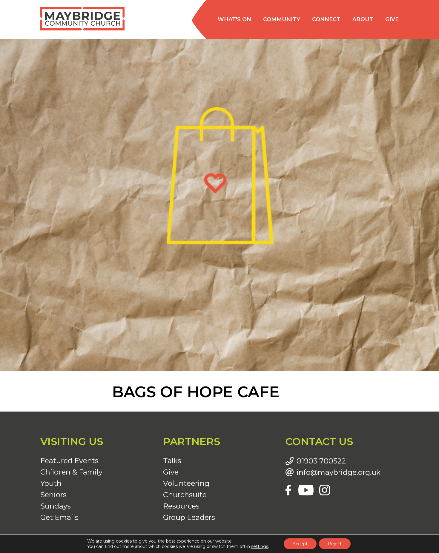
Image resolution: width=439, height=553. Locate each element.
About (362, 19)
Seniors (53, 494)
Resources (181, 506)
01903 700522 (321, 461)
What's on (234, 19)
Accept (300, 543)
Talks (172, 460)
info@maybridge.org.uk (338, 472)
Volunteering (186, 483)
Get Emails (59, 517)
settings (259, 546)
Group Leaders (189, 517)
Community (281, 19)
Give (392, 19)
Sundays (55, 506)
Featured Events (69, 460)
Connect (326, 19)
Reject (335, 543)
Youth (51, 483)
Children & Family (71, 472)
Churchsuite (185, 494)
